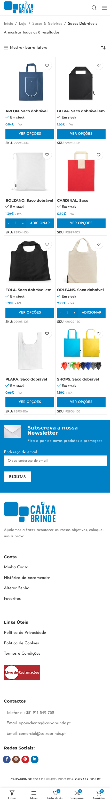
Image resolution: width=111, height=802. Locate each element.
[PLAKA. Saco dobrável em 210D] (29, 350)
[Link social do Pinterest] (25, 759)
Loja (23, 24)
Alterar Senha (16, 588)
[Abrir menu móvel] (104, 8)
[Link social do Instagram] (16, 759)
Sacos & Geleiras (47, 24)
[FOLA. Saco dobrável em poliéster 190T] (29, 261)
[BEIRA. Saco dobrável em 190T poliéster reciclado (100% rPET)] (81, 82)
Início (8, 24)
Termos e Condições (22, 654)
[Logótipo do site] (18, 8)
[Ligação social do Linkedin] (34, 759)
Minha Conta (16, 567)
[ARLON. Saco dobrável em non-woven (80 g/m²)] (29, 82)
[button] (29, 223)
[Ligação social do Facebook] (7, 759)
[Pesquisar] (94, 8)
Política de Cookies (21, 643)
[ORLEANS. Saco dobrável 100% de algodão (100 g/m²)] (81, 261)
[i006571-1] (22, 672)
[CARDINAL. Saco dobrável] (81, 172)
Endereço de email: (21, 452)
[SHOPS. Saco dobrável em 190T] (81, 350)
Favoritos (12, 599)
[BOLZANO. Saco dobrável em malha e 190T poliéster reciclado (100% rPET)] (29, 172)
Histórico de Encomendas (27, 578)
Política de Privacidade (25, 633)
